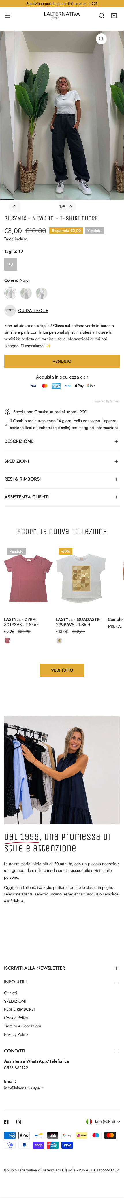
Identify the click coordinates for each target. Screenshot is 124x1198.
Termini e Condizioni (22, 1026)
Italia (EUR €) (104, 1121)
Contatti (10, 993)
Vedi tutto (62, 670)
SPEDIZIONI (15, 1001)
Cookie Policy (16, 1018)
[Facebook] (6, 1122)
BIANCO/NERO (26, 293)
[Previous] (14, 206)
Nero (10, 293)
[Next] (70, 206)
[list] (62, 121)
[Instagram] (19, 1122)
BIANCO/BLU (41, 293)
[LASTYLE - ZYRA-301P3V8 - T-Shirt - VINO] (7, 640)
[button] (114, 16)
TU (10, 264)
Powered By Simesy (106, 401)
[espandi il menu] (7, 16)
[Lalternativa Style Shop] (62, 15)
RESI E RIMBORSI (19, 1009)
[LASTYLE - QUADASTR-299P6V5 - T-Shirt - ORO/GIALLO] (59, 640)
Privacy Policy (16, 1034)
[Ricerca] (101, 16)
